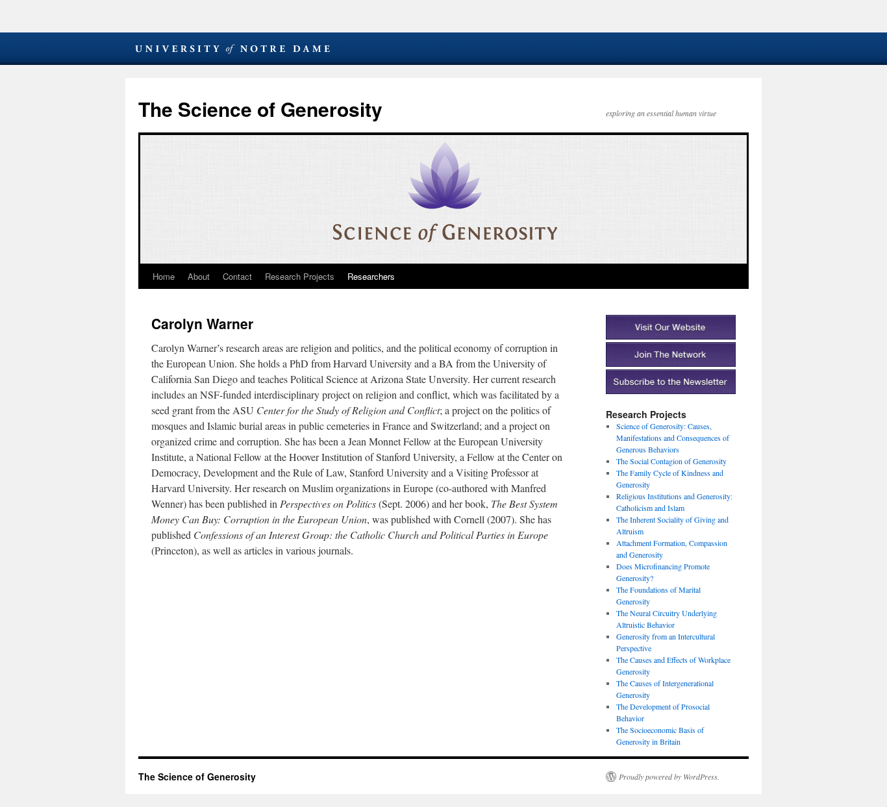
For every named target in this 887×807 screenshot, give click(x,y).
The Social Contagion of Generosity (671, 461)
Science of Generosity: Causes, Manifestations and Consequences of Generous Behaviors (672, 437)
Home (164, 276)
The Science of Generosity (260, 109)
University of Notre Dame (232, 48)
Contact (237, 276)
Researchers (371, 276)
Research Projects (299, 276)
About (199, 276)
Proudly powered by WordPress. (669, 776)
